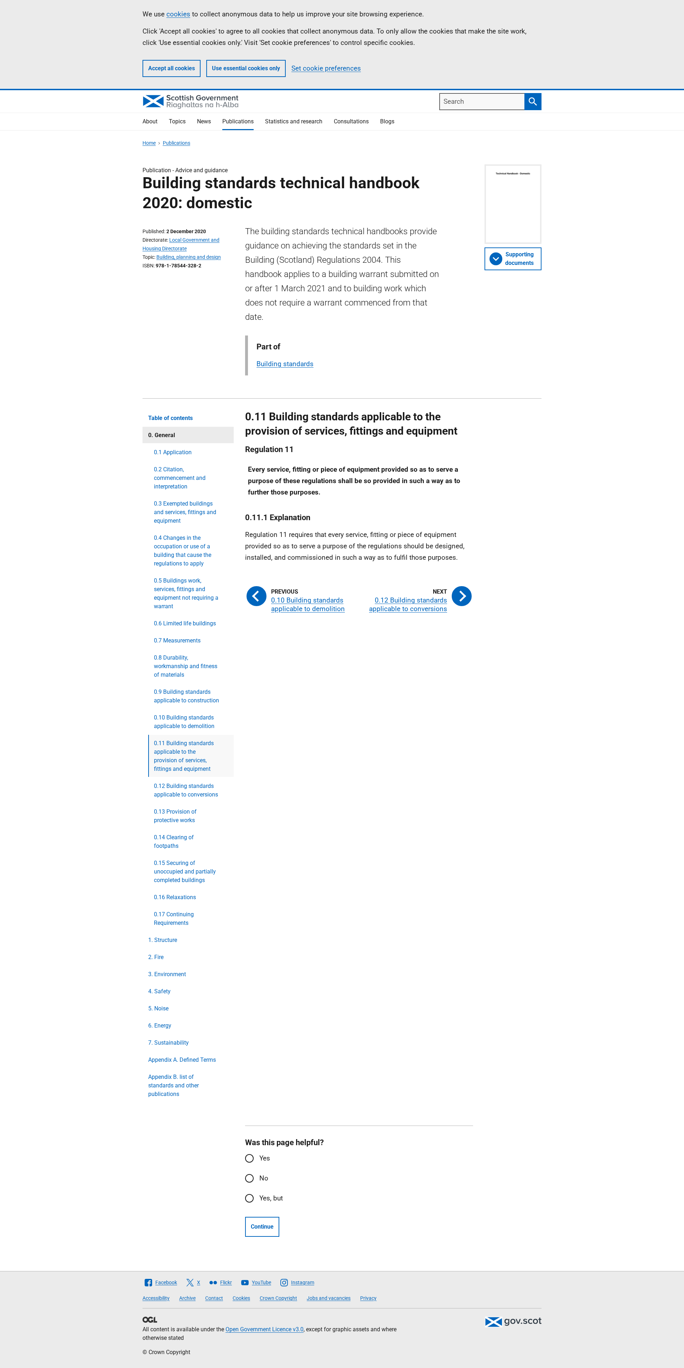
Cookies (241, 1298)
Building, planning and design (188, 257)
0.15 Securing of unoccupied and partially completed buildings (185, 871)
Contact (214, 1298)
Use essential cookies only (246, 68)
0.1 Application (173, 452)
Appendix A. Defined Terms (182, 1059)
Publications (238, 121)
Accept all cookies (171, 68)
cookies (178, 14)
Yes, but (271, 1198)
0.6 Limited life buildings (185, 623)
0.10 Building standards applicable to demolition (184, 721)
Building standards (285, 364)
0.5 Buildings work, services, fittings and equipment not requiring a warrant (186, 593)
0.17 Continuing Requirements (174, 918)
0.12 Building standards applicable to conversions (186, 790)
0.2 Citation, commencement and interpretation (180, 478)
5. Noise (158, 1008)
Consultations (351, 121)
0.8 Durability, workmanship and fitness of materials (185, 666)
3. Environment (167, 974)
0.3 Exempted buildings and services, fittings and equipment (185, 512)
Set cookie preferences (326, 68)
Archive (187, 1298)
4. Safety (159, 991)
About (149, 121)
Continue (262, 1226)
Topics (177, 121)
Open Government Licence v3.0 (265, 1329)
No (263, 1178)
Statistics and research (293, 121)
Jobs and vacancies (329, 1298)
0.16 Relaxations (175, 897)
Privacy (368, 1298)
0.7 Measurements (177, 640)
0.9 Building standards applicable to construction (186, 696)
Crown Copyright (278, 1298)
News (204, 121)
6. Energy (159, 1025)
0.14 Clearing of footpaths (174, 841)
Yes (264, 1158)
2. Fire (156, 957)
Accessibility (156, 1298)
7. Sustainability (168, 1042)
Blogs (387, 121)
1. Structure (162, 940)
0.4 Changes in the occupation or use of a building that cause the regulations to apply (182, 550)
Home (149, 143)
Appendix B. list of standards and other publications (173, 1085)
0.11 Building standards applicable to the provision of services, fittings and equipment (184, 756)
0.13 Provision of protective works (175, 816)
